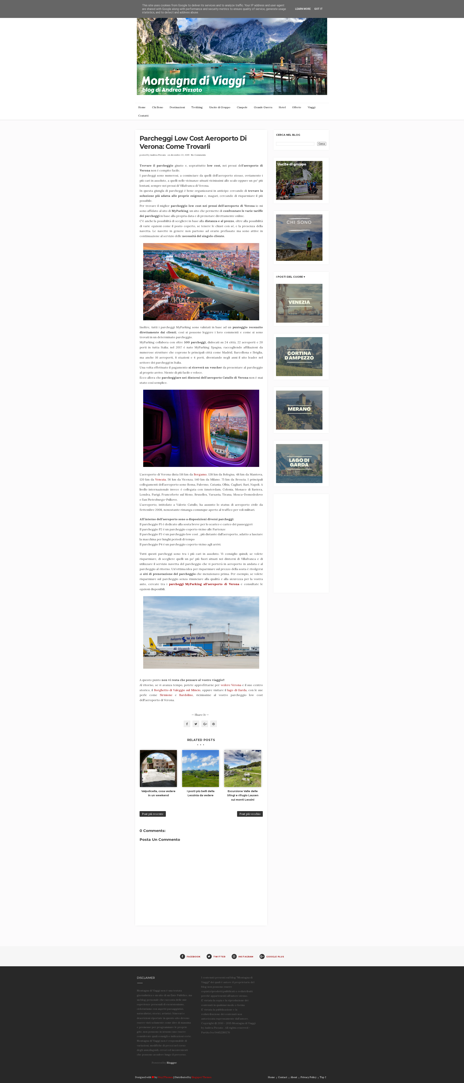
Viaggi (311, 107)
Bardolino (186, 695)
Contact (282, 1077)
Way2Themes (165, 1077)
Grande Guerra (263, 107)
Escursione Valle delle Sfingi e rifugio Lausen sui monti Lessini (242, 796)
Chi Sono (157, 107)
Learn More (303, 8)
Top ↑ (323, 1077)
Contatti (143, 115)
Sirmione (166, 695)
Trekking (197, 107)
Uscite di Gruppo (219, 107)
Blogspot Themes (202, 1077)
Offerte (296, 107)
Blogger (172, 1062)
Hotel (282, 107)
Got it (318, 8)
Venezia (160, 479)
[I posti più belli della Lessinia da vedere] (200, 768)
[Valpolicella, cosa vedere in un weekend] (158, 768)
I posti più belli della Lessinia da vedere (200, 793)
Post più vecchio (249, 814)
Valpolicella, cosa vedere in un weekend (158, 793)
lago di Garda (237, 690)
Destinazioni (177, 107)
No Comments (198, 155)
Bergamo (200, 474)
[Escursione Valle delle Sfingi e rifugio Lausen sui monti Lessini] (243, 768)
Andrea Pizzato (158, 155)
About (294, 1077)
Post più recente (152, 814)
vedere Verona (231, 685)
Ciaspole (242, 107)
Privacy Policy (308, 1077)
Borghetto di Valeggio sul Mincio (177, 690)
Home (142, 107)
